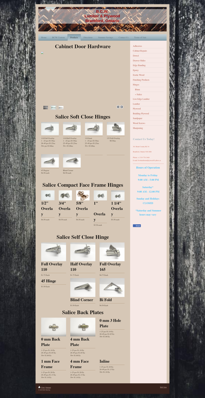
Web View (163, 387)
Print (43, 387)
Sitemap (48, 387)
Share (137, 226)
